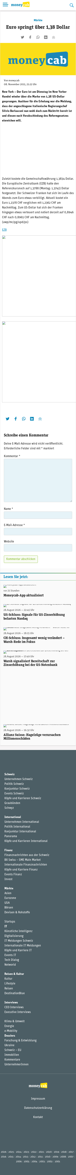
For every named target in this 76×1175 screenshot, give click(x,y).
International (12, 817)
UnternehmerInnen (16, 1064)
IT (5, 926)
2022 (34, 1152)
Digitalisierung (13, 936)
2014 (18, 1157)
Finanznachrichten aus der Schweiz (26, 855)
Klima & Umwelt (14, 1021)
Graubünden (12, 803)
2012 (33, 1157)
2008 (63, 1157)
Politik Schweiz (14, 784)
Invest (8, 879)
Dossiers (9, 1035)
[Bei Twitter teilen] (22, 37)
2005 (26, 1161)
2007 (71, 1157)
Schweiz (9, 774)
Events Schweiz (14, 793)
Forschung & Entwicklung (20, 1040)
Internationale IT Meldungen (22, 945)
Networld (10, 964)
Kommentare (12, 1059)
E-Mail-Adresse (14, 525)
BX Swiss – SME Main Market (22, 860)
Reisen (8, 988)
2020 (49, 1152)
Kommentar (12, 456)
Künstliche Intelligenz (18, 931)
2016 (3, 1157)
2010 (47, 1157)
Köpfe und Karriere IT (18, 950)
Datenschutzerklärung (38, 1108)
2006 (19, 1161)
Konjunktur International (20, 831)
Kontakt (38, 1117)
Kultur (8, 978)
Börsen (8, 907)
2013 (25, 1157)
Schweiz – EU (12, 1050)
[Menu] (5, 5)
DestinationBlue (14, 993)
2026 (3, 1152)
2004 (34, 1161)
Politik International (17, 826)
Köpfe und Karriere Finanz (21, 869)
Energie (9, 1026)
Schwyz (9, 808)
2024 (18, 1152)
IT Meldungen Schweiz (18, 940)
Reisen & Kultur (14, 974)
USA (7, 902)
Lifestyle (9, 983)
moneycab (14, 80)
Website (9, 541)
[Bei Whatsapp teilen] (38, 37)
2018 (63, 1152)
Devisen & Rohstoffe (17, 912)
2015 (10, 1157)
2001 (57, 1161)
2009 (55, 1157)
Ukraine (9, 1045)
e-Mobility (10, 1031)
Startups (9, 921)
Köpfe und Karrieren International (26, 841)
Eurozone (10, 898)
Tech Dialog (11, 960)
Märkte (38, 20)
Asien (7, 893)
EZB (4, 230)
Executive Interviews (17, 1012)
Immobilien (11, 1055)
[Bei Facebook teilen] (30, 37)
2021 (41, 1152)
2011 (40, 1157)
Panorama (10, 836)
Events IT (10, 955)
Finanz (8, 850)
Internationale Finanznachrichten (25, 864)
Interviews (11, 1002)
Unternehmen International (21, 822)
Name (8, 509)
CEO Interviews (14, 1007)
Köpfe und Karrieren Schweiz (22, 798)
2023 (26, 1152)
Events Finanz (13, 874)
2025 (11, 1152)
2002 (50, 1161)
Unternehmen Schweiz (18, 779)
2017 (71, 1152)
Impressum (38, 1098)
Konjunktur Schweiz (17, 788)
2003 (42, 1161)
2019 (56, 1152)
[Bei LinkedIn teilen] (46, 37)
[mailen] (53, 37)
